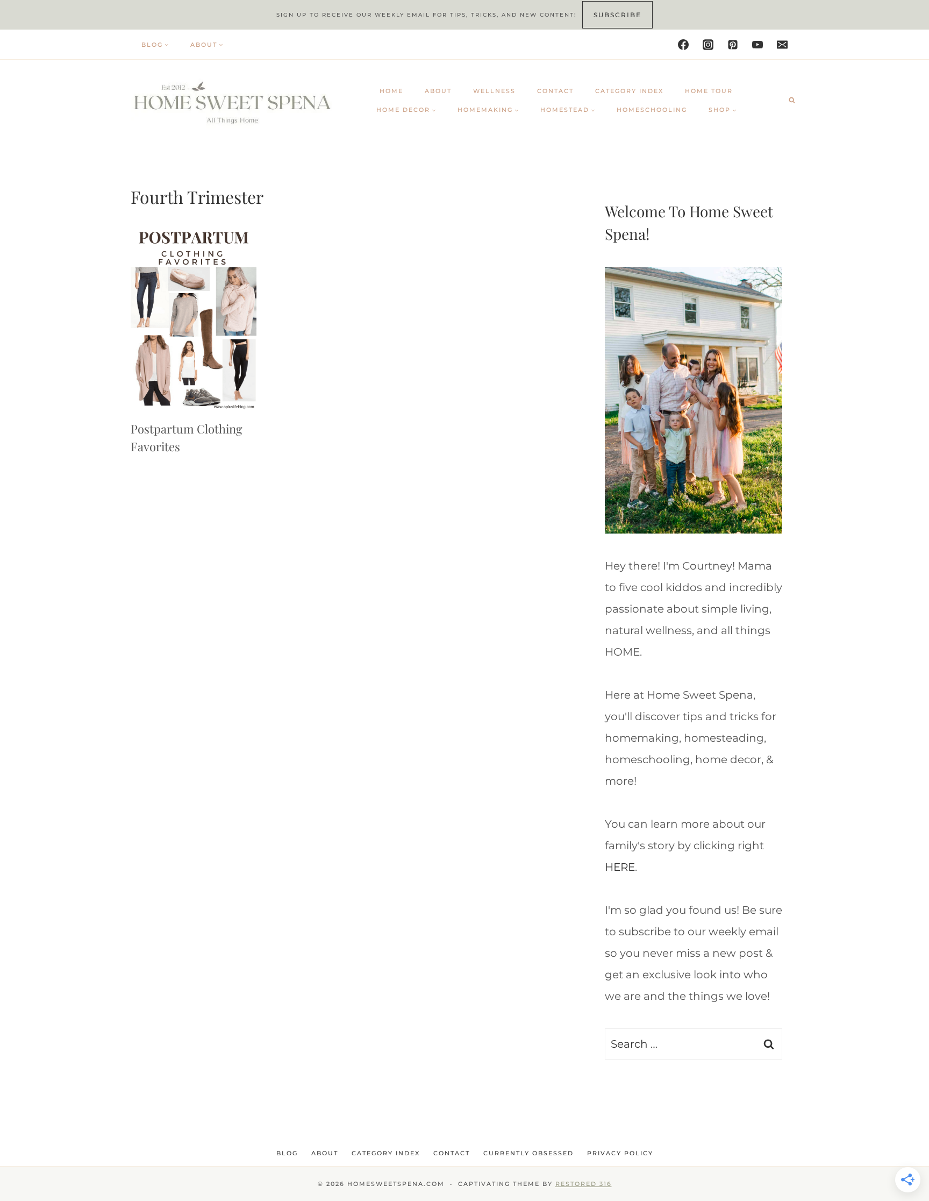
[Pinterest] (733, 44)
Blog (287, 1153)
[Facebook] (683, 44)
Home (391, 91)
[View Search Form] (791, 100)
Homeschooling (652, 109)
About (438, 91)
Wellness (494, 91)
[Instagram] (708, 44)
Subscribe (617, 15)
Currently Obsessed (528, 1153)
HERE (620, 867)
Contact (555, 91)
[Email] (782, 44)
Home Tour (709, 91)
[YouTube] (757, 44)
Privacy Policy (620, 1153)
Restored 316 (583, 1184)
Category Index (629, 91)
